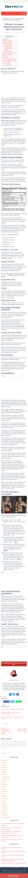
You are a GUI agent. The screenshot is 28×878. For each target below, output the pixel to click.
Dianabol (5, 798)
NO (11, 872)
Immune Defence (6, 817)
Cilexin (4, 781)
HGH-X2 (4, 810)
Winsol (7, 723)
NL (11, 870)
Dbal (4, 793)
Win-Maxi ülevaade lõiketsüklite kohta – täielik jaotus (13, 709)
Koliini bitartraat (8, 48)
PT (13, 872)
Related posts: (8, 65)
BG (5, 870)
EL (22, 870)
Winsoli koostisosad (6, 43)
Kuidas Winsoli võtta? (7, 54)
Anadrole (5, 762)
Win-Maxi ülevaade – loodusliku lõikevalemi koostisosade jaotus (11, 713)
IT (4, 872)
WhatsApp (18, 701)
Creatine (4, 786)
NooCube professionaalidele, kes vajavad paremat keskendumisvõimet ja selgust (12, 860)
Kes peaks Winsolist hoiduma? (9, 53)
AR (2, 870)
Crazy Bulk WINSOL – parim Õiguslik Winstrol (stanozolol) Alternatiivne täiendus (11, 832)
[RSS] (14, 1)
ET (14, 870)
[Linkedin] (10, 694)
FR (18, 870)
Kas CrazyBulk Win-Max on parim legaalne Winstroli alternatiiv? (13, 717)
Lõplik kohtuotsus (6, 62)
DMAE (6, 49)
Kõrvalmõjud (5, 56)
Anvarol (4, 767)
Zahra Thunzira (6, 739)
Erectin (4, 800)
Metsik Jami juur (8, 46)
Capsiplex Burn (6, 777)
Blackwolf (5, 772)
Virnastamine (5, 57)
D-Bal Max (5, 791)
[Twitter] (14, 694)
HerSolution (5, 808)
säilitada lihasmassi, (12, 143)
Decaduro (5, 796)
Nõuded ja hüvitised (6, 40)
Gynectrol (5, 805)
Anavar (4, 765)
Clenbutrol (5, 784)
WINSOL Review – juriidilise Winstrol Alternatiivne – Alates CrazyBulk (6, 730)
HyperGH (5, 812)
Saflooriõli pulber (8, 51)
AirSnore (5, 760)
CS (7, 870)
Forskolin (5, 803)
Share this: (7, 63)
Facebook (6, 701)
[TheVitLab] (14, 6)
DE (20, 870)
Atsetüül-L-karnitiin (8, 45)
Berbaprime (5, 770)
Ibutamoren (5, 815)
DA (9, 870)
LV (6, 872)
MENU (24, 13)
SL (24, 872)
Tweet (12, 701)
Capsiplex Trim (6, 779)
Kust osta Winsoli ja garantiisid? (9, 60)
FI (16, 870)
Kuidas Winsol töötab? (7, 42)
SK (22, 872)
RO (18, 872)
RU (20, 872)
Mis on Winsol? (5, 39)
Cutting (4, 789)
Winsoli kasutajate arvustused (8, 59)
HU (2, 872)
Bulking (4, 774)
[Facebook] (17, 694)
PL (15, 872)
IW (25, 870)
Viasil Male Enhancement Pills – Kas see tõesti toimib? (13, 863)
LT (8, 872)
